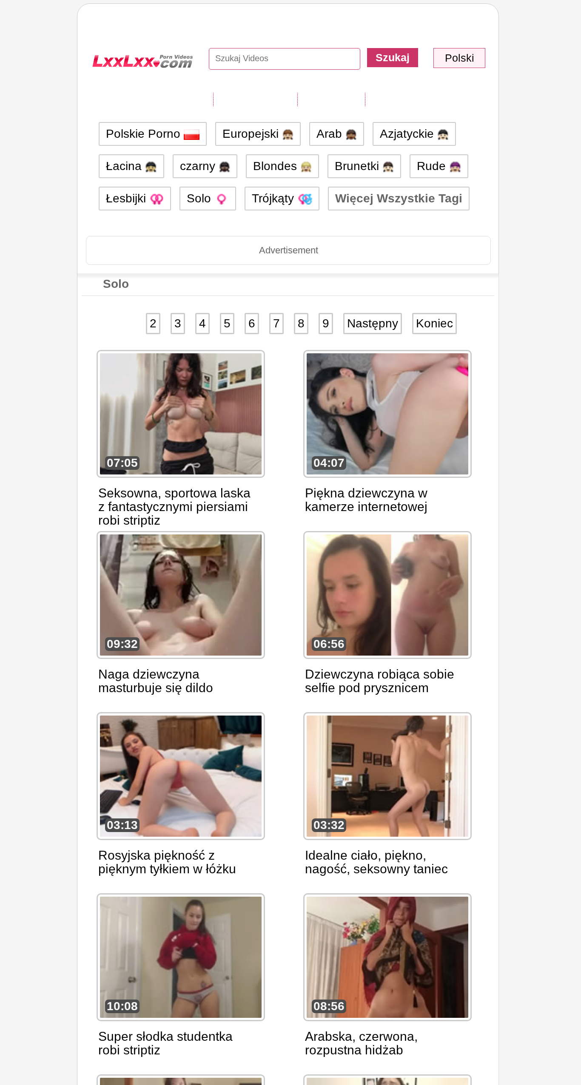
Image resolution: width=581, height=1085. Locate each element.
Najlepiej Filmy (406, 99)
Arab (330, 133)
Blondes (276, 166)
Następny (372, 323)
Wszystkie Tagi (255, 99)
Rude (433, 166)
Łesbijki (127, 198)
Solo (200, 198)
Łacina (125, 166)
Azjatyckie (408, 133)
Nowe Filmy (331, 99)
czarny (199, 166)
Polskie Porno (145, 133)
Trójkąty (274, 198)
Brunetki (358, 166)
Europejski (252, 133)
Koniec (434, 323)
